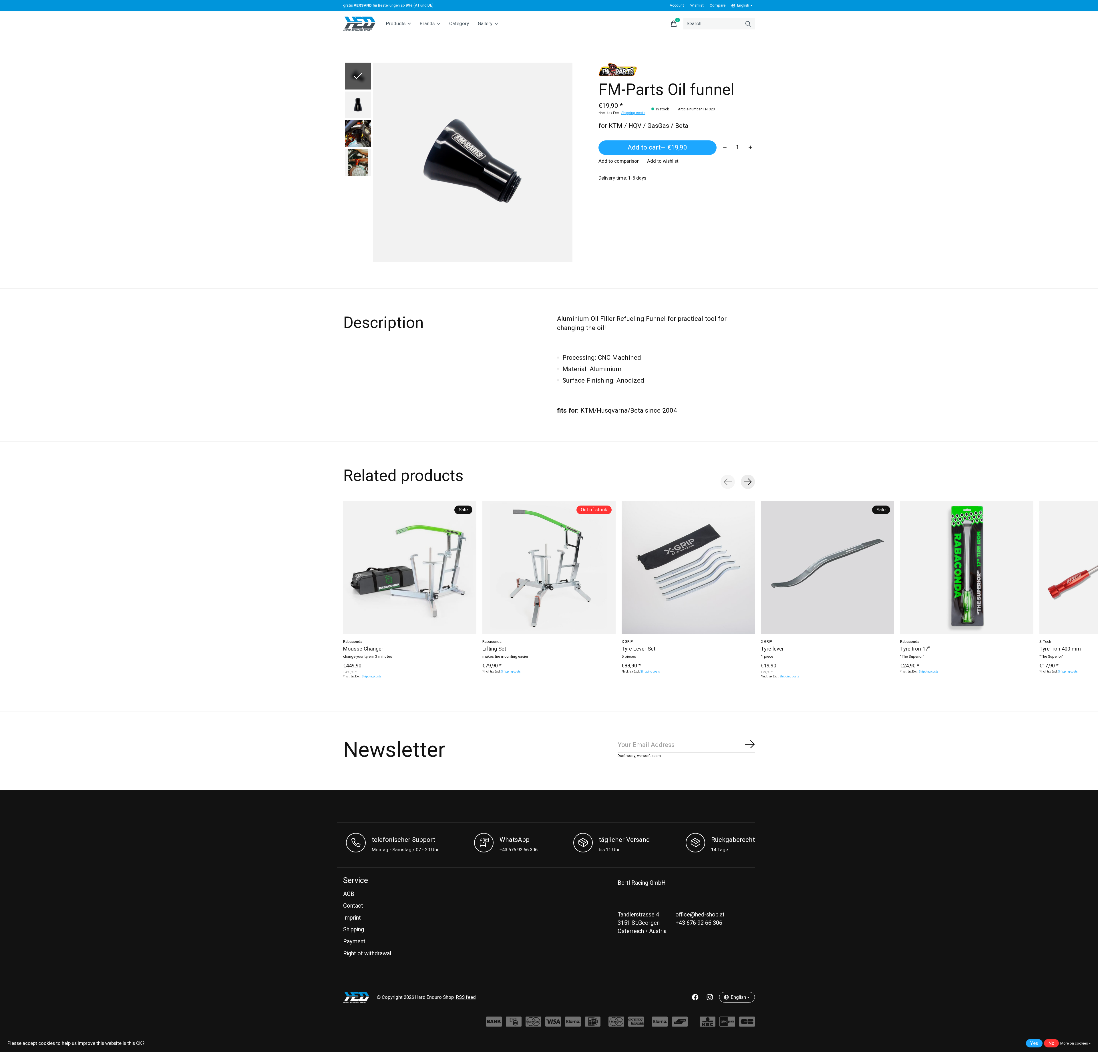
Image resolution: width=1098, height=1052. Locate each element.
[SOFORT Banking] (573, 1024)
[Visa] (553, 1024)
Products (395, 23)
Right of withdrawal (367, 953)
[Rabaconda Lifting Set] (549, 567)
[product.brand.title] (676, 70)
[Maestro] (616, 1024)
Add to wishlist (663, 161)
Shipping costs (633, 113)
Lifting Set (494, 649)
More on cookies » (1075, 1043)
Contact (353, 906)
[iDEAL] (592, 1024)
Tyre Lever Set (638, 649)
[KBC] (707, 1024)
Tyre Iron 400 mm (1060, 649)
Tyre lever (772, 649)
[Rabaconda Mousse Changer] (409, 567)
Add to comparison (619, 161)
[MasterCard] (533, 1024)
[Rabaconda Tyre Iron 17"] (966, 567)
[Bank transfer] (494, 1024)
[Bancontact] (680, 1024)
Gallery (485, 23)
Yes (1034, 1043)
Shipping (353, 929)
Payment (354, 941)
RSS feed (466, 997)
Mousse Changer (363, 649)
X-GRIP (627, 642)
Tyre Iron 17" (915, 649)
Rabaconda (352, 642)
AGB (348, 894)
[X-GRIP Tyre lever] (827, 567)
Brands (427, 23)
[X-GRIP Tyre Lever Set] (688, 567)
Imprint (352, 918)
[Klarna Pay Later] (660, 1024)
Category (459, 23)
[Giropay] (727, 1024)
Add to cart (657, 147)
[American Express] (636, 1024)
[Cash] (514, 1024)
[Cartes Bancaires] (747, 1024)
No (1052, 1043)
